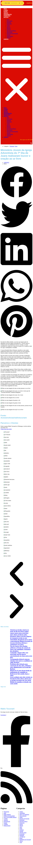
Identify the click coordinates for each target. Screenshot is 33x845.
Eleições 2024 (22, 832)
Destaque (12, 146)
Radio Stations (7, 814)
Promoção (21, 823)
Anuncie (6, 112)
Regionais (9, 32)
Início (5, 107)
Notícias (6, 17)
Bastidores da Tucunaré (25, 839)
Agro (8, 19)
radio (5, 813)
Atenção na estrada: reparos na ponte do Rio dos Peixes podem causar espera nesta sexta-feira (19, 631)
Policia (9, 29)
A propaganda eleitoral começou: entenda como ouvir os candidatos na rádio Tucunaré (21, 660)
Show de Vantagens (24, 814)
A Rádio (6, 109)
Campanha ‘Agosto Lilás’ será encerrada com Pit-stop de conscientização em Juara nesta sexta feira (21, 655)
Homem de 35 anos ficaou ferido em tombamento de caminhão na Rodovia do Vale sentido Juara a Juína (20, 673)
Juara (8, 26)
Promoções (7, 114)
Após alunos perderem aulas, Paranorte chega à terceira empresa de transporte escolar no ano (20, 636)
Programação (8, 113)
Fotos (8, 25)
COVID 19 (22, 836)
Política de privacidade (9, 816)
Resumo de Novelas (12, 33)
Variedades (10, 36)
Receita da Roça (11, 30)
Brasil (20, 838)
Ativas (21, 841)
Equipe (6, 110)
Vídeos (9, 37)
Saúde (8, 35)
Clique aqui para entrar (6, 429)
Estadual (9, 23)
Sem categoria (22, 816)
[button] (16, 73)
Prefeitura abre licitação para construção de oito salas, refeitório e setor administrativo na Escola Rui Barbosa (20, 666)
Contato (6, 39)
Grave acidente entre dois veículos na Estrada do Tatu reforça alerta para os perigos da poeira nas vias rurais (21, 678)
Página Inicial (7, 825)
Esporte (9, 22)
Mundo (9, 28)
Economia (9, 21)
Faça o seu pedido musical (10, 817)
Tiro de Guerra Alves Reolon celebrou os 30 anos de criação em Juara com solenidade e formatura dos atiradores (20, 648)
